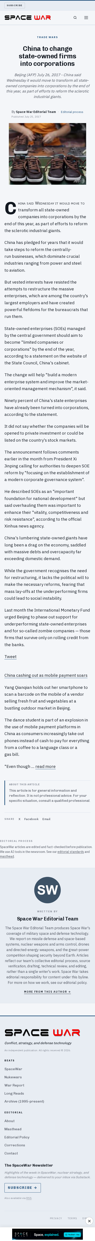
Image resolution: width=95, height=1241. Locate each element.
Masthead (12, 1129)
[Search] (75, 18)
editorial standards (70, 852)
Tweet (10, 656)
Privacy (56, 1218)
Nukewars (13, 1077)
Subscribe (15, 5)
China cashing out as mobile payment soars (45, 675)
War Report (14, 1085)
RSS (29, 1198)
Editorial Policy (16, 1137)
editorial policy (75, 982)
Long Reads (14, 1093)
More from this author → (47, 991)
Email (46, 819)
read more (45, 766)
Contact (11, 1153)
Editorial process (72, 112)
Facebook (31, 819)
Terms (72, 1218)
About (9, 1121)
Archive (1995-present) (24, 1101)
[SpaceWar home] (27, 17)
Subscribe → (23, 1188)
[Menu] (86, 17)
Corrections (14, 1145)
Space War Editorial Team (36, 112)
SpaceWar (13, 1069)
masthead (7, 856)
